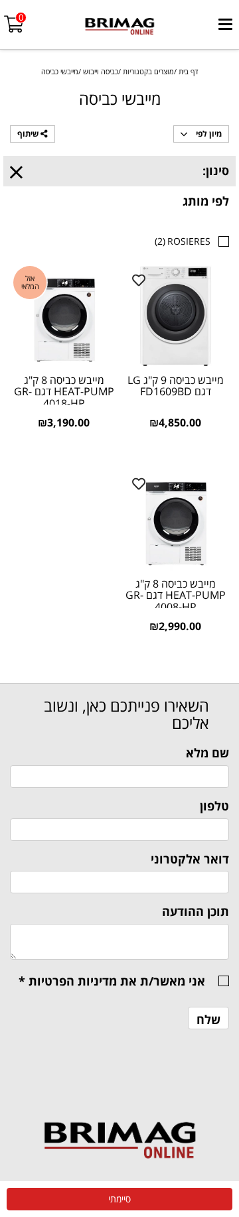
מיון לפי (208, 133)
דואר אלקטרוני (190, 859)
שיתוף (28, 133)
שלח (208, 1019)
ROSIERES (182, 241)
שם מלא (207, 753)
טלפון (214, 806)
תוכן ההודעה (195, 911)
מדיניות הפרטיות (73, 981)
